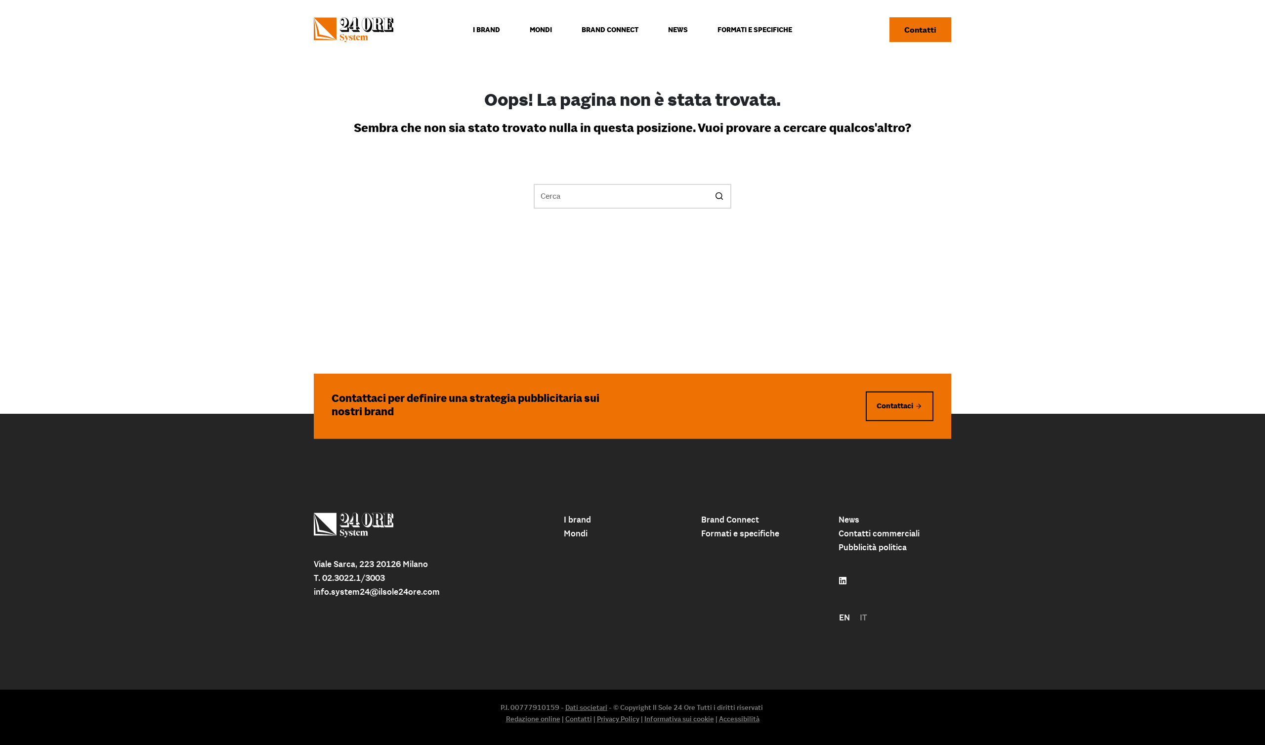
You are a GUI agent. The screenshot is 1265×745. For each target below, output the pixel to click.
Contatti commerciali (879, 533)
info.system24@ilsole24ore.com (377, 591)
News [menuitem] (678, 29)
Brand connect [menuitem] (610, 29)
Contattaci (895, 405)
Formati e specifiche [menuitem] (754, 29)
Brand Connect (730, 519)
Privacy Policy (618, 718)
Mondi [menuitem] (541, 29)
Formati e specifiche (740, 533)
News (849, 519)
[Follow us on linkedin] (843, 581)
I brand (577, 519)
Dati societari (586, 707)
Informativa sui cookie (679, 718)
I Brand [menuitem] (486, 29)
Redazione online (533, 718)
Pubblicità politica (873, 547)
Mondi (576, 533)
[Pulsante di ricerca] (719, 196)
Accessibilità (739, 718)
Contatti (920, 30)
